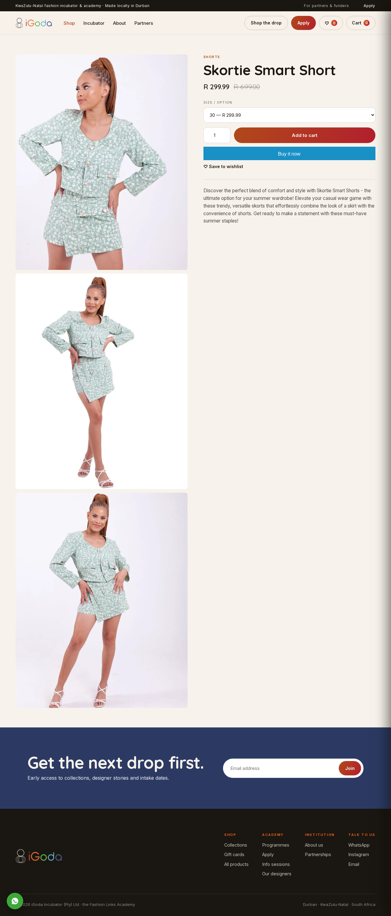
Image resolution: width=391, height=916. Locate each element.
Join (350, 768)
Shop (69, 23)
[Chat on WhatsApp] (15, 901)
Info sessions (276, 864)
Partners (143, 23)
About (119, 23)
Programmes (275, 845)
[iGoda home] (34, 23)
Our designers (276, 873)
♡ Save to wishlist (223, 166)
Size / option (217, 103)
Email (353, 864)
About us (314, 845)
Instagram (358, 854)
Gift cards (234, 854)
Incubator (93, 23)
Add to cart (304, 135)
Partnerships (318, 854)
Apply (369, 5)
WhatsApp (359, 845)
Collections (235, 845)
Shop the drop (266, 22)
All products (236, 864)
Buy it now (289, 154)
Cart (360, 22)
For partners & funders (326, 5)
